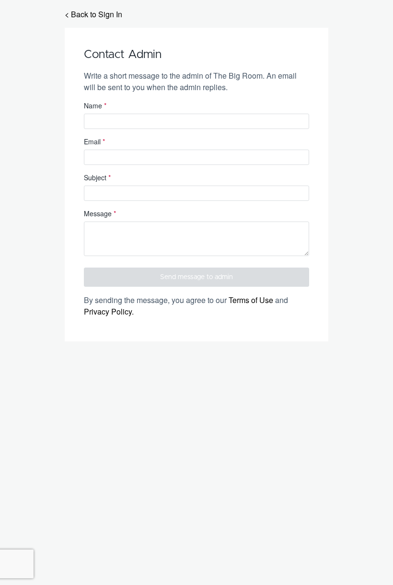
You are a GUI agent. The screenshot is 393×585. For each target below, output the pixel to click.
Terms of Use (251, 299)
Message (100, 213)
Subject (97, 177)
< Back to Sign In (93, 14)
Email (94, 141)
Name (95, 105)
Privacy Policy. (109, 311)
